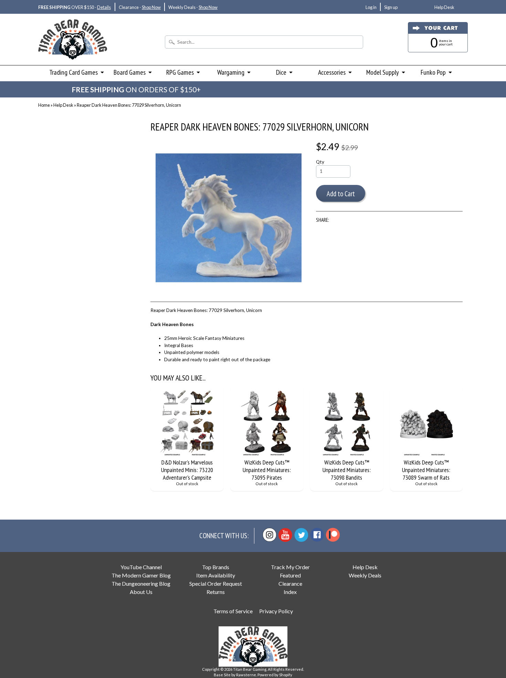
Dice (281, 72)
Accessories (332, 72)
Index (290, 591)
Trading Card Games (73, 72)
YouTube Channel (141, 567)
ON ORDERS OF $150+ (136, 89)
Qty (320, 162)
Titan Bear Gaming (249, 669)
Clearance (290, 583)
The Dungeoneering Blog (141, 583)
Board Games (130, 72)
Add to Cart (341, 193)
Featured (290, 575)
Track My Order (290, 567)
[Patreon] (333, 535)
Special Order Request (215, 583)
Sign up (391, 7)
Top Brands (215, 567)
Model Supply (382, 72)
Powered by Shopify (274, 674)
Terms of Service (233, 611)
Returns (216, 591)
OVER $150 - (74, 7)
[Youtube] (285, 535)
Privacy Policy (276, 611)
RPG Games (180, 72)
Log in (371, 7)
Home (44, 105)
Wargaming (230, 72)
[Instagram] (269, 535)
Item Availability (215, 575)
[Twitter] (301, 535)
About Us (141, 591)
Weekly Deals (365, 575)
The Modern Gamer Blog (141, 575)
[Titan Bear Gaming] (72, 50)
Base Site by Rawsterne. (235, 674)
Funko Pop (433, 72)
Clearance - (140, 7)
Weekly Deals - (193, 7)
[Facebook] (317, 535)
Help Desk (444, 7)
